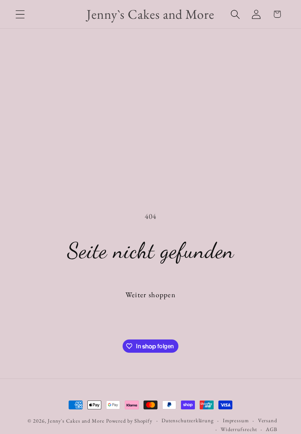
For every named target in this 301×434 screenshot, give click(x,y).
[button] (20, 14)
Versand (267, 420)
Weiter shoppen (150, 294)
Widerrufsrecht (239, 429)
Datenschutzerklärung (188, 420)
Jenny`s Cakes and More (76, 420)
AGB (271, 429)
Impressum (236, 420)
